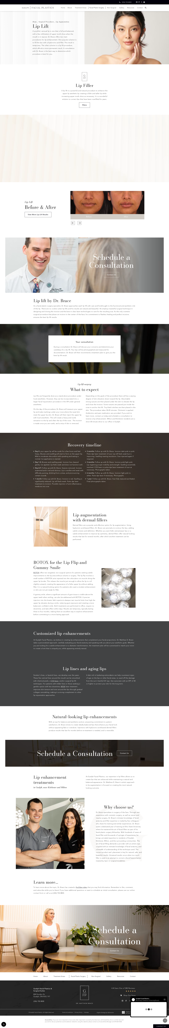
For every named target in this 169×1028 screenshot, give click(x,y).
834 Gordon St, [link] (41, 995)
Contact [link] (140, 8)
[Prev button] (73, 223)
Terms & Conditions (67, 1012)
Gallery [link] (121, 8)
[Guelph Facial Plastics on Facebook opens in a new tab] (139, 2)
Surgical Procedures (46, 22)
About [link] (70, 8)
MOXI (63, 687)
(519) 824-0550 (118, 1021)
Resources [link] (130, 8)
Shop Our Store (129, 995)
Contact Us (111, 275)
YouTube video (81, 887)
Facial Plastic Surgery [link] (96, 8)
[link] (126, 2)
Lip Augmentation (62, 22)
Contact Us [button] (161, 1026)
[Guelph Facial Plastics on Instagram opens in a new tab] (136, 2)
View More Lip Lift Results (38, 215)
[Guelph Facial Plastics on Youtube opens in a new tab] (144, 2)
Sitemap (86, 1012)
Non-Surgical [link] (111, 8)
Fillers (84, 105)
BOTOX (36, 573)
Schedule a (114, 935)
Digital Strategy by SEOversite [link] (105, 1012)
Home (35, 22)
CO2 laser (54, 681)
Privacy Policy (78, 1012)
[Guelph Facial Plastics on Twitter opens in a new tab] (142, 2)
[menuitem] (136, 2)
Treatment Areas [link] (80, 8)
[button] (3, 1024)
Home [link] (63, 8)
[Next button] (79, 223)
